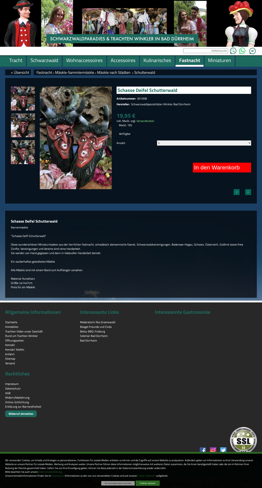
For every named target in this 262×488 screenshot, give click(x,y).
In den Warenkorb (217, 167)
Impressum (58, 476)
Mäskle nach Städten (114, 72)
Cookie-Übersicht (147, 476)
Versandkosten (145, 121)
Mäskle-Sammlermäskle (74, 72)
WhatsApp (242, 50)
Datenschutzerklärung (50, 472)
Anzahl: (121, 143)
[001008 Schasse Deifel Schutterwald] (23, 99)
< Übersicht (20, 72)
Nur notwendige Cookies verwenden (118, 483)
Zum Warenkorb (252, 49)
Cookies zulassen (147, 483)
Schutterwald (144, 72)
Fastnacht (44, 72)
